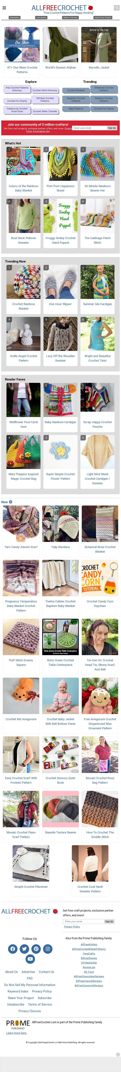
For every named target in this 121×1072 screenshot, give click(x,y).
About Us (11, 972)
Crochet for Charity (17, 101)
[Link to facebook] (12, 949)
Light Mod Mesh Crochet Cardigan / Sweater (97, 478)
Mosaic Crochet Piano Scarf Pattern (21, 835)
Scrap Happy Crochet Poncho (97, 424)
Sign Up (111, 128)
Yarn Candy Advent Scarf (21, 547)
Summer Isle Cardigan (97, 304)
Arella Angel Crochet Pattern (23, 358)
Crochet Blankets (76, 90)
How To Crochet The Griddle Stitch (100, 835)
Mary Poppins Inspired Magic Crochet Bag (23, 476)
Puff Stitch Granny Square (21, 662)
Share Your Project (21, 998)
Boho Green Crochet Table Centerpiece (60, 662)
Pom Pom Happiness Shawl (60, 188)
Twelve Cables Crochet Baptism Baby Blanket (60, 604)
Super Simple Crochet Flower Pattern (60, 476)
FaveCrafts (89, 953)
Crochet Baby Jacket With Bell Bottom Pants (60, 721)
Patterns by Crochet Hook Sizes (17, 110)
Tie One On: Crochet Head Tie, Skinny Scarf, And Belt (100, 664)
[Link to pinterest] (36, 949)
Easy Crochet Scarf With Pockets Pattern (21, 780)
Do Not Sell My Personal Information (29, 985)
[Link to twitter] (24, 949)
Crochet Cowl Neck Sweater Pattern (90, 889)
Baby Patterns (76, 108)
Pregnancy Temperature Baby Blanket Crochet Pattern (21, 606)
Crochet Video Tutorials (45, 111)
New (4, 502)
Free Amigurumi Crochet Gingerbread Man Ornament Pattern (100, 723)
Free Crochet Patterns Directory (17, 89)
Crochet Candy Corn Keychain (100, 604)
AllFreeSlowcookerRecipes (89, 976)
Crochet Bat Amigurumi (21, 719)
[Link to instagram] (47, 949)
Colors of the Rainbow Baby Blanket (23, 188)
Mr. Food (89, 971)
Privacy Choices (29, 1011)
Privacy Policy (42, 991)
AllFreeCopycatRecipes (89, 981)
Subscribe (45, 998)
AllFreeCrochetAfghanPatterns (89, 949)
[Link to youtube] (30, 959)
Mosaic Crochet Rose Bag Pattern (100, 780)
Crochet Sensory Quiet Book (60, 780)
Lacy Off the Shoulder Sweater (60, 358)
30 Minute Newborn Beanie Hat (97, 188)
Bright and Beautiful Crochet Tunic (97, 358)
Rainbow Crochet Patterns (104, 99)
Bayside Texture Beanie (60, 832)
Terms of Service (40, 1004)
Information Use (41, 131)
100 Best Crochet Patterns (45, 99)
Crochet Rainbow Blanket (23, 306)
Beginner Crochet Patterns (76, 99)
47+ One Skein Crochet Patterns (22, 70)
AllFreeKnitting (89, 944)
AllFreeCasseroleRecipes (89, 985)
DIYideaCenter (89, 962)
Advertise (28, 972)
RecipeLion (89, 967)
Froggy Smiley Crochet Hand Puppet (60, 240)
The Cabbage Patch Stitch (97, 240)
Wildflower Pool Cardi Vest (23, 424)
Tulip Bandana (60, 547)
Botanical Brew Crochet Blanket (100, 549)
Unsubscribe (15, 1004)
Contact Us (46, 972)
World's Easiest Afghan (60, 67)
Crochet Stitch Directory (45, 90)
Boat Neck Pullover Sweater (23, 240)
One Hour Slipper (60, 304)
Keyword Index (18, 991)
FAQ (29, 978)
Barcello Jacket (99, 67)
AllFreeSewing (89, 958)
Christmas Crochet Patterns (103, 89)
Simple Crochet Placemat (30, 887)
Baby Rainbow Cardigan (60, 422)
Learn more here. (16, 1033)
